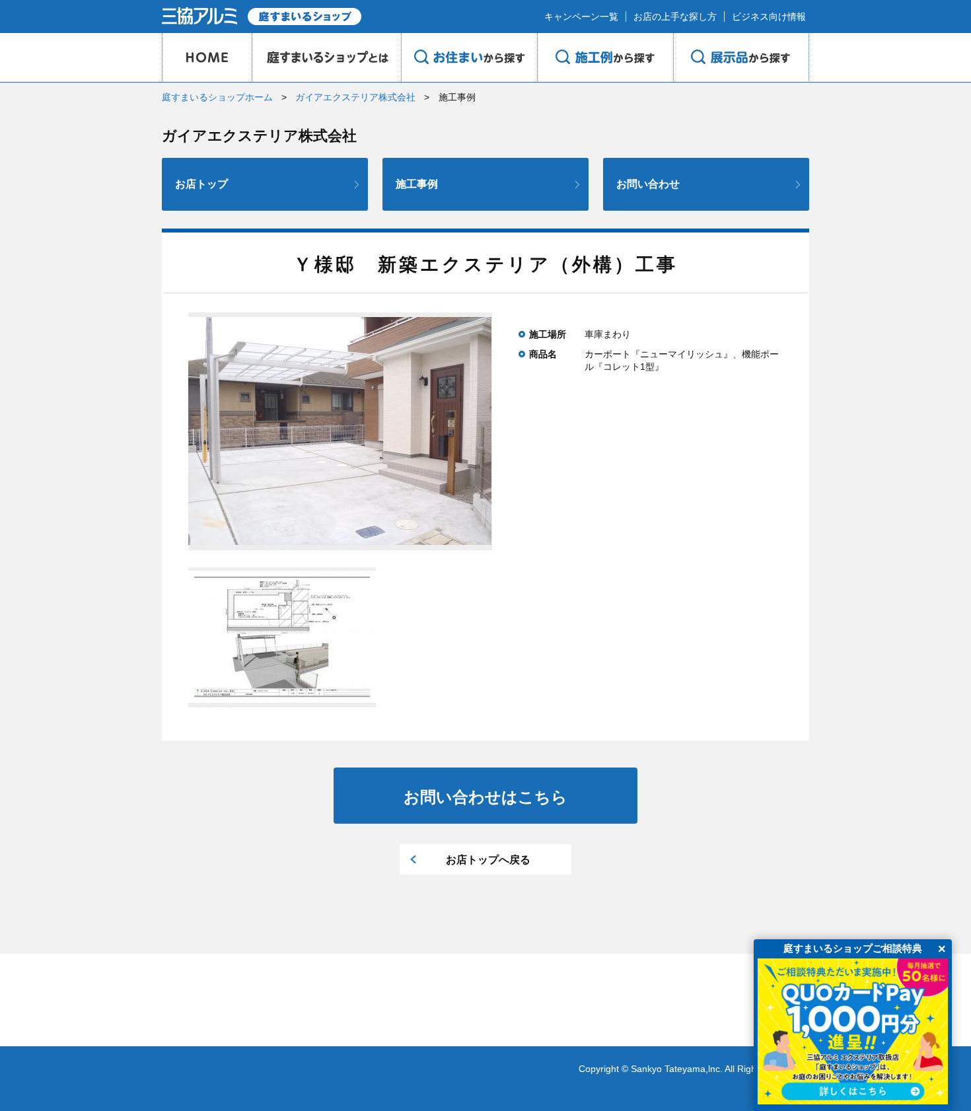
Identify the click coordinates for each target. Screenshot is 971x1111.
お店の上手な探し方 (675, 16)
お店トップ (201, 184)
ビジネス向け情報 (769, 16)
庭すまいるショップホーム (217, 97)
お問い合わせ (648, 184)
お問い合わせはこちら (485, 797)
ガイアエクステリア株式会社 (355, 97)
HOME (207, 57)
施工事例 (417, 184)
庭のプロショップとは (326, 57)
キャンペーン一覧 (581, 16)
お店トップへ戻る (488, 859)
